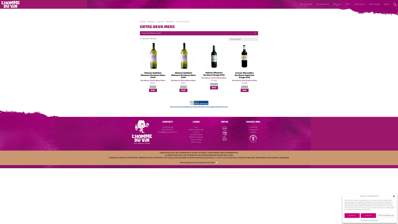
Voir (153, 90)
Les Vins (160, 22)
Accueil (142, 22)
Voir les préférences (386, 215)
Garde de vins (359, 4)
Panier (387, 4)
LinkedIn (253, 132)
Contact (196, 132)
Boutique (151, 22)
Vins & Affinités (306, 4)
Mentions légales (196, 137)
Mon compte (374, 4)
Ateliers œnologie (196, 130)
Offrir (347, 4)
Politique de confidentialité (369, 220)
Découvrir (337, 4)
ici (217, 163)
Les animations (322, 4)
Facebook (253, 127)
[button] (394, 196)
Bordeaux (170, 22)
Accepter (352, 215)
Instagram (253, 130)
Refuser (368, 215)
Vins (196, 127)
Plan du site (196, 142)
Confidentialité (196, 135)
